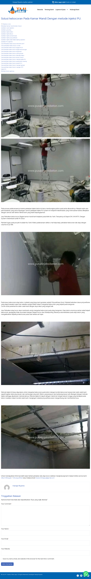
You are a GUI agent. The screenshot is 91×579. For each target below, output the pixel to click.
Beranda (40, 10)
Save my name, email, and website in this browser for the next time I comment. (28, 559)
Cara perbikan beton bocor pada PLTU (11, 63)
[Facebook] (81, 576)
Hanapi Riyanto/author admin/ (23, 2)
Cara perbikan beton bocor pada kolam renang (14, 61)
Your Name (4, 529)
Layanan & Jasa (60, 10)
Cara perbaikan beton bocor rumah (10, 45)
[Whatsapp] (78, 576)
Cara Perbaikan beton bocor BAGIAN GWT (12, 43)
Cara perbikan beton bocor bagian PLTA (12, 47)
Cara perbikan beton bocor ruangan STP (12, 67)
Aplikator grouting (6, 30)
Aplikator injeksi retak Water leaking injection (13, 39)
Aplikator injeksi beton (7, 32)
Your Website (5, 549)
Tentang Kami (49, 10)
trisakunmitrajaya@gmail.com (45, 478)
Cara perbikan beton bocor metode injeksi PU (13, 59)
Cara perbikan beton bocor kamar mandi (12, 57)
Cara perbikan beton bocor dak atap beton (12, 55)
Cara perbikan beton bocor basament (11, 51)
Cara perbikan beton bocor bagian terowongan (14, 49)
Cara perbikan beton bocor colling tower (12, 53)
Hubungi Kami (74, 10)
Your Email (4, 539)
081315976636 (18, 478)
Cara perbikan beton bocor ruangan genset (13, 65)
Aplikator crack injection (7, 28)
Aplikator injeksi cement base (9, 35)
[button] (86, 574)
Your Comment (6, 504)
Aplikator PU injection (7, 41)
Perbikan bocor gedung (7, 71)
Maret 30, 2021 (7, 24)
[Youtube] (88, 576)
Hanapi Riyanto (19, 486)
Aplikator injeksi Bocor (7, 34)
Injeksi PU (3, 69)
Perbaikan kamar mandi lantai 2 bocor (11, 26)
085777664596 (6, 478)
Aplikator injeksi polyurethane (9, 37)
